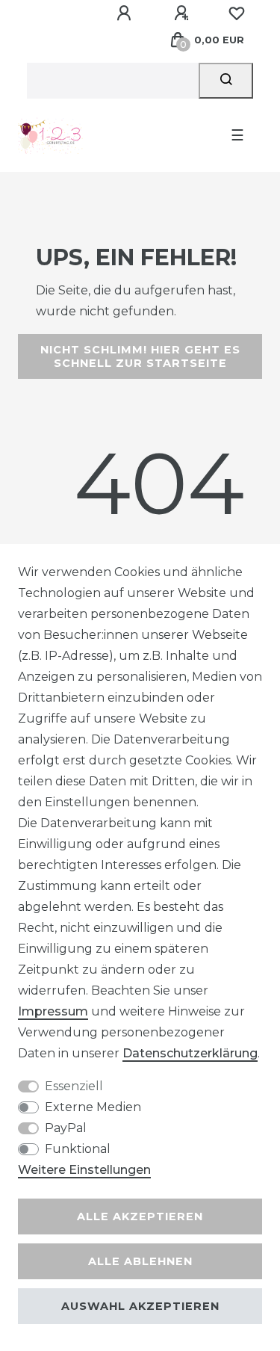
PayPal (66, 1128)
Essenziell (74, 1086)
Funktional (78, 1149)
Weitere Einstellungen (84, 1170)
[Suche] (226, 81)
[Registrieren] (183, 13)
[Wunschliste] (236, 13)
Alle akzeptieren (140, 1216)
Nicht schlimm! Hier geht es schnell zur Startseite (140, 356)
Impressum (53, 1011)
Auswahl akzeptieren (140, 1306)
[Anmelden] (126, 13)
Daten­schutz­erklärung (190, 1053)
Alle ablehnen (140, 1261)
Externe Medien (93, 1107)
